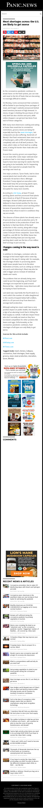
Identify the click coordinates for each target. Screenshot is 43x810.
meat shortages (26, 132)
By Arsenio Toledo (22, 611)
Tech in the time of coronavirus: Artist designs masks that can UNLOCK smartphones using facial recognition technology (22, 702)
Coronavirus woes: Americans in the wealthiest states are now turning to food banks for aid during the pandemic (24, 597)
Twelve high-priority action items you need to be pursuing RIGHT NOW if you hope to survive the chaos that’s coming (24, 733)
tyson (5, 359)
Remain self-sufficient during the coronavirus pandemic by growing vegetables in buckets (21, 617)
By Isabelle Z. (21, 683)
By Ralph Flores (22, 657)
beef (17, 351)
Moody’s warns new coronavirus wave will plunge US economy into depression (24, 654)
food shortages (19, 354)
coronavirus (7, 354)
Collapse (29, 351)
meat (12, 356)
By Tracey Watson (22, 755)
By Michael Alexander (23, 707)
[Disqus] (21, 469)
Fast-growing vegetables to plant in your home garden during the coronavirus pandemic (23, 671)
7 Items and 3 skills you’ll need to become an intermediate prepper (24, 742)
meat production (20, 356)
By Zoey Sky (21, 591)
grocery (6, 356)
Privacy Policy (21, 802)
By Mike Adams (22, 633)
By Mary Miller (21, 641)
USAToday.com (8, 343)
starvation (32, 356)
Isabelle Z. (16, 28)
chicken (22, 351)
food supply (30, 354)
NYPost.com (7, 338)
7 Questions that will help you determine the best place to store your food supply (24, 712)
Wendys (11, 359)
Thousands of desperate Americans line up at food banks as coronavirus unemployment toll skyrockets (24, 751)
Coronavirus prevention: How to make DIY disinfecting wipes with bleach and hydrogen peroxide (25, 587)
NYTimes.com (8, 347)
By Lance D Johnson (23, 727)
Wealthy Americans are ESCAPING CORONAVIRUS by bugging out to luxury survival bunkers (23, 607)
